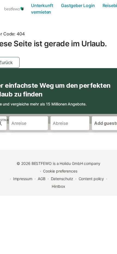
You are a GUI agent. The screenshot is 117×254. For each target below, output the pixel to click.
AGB (41, 178)
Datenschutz (62, 178)
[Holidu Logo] (16, 9)
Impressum (22, 178)
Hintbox (58, 186)
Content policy (91, 178)
